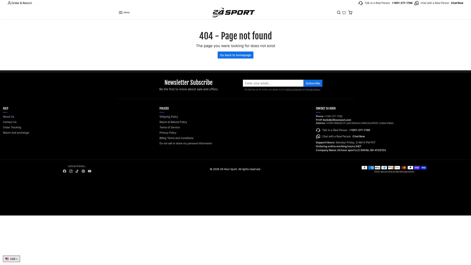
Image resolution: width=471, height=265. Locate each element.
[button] (124, 12)
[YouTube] (89, 170)
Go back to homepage (235, 55)
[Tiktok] (77, 170)
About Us (8, 116)
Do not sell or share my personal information (186, 143)
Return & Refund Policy (173, 121)
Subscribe (313, 83)
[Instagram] (71, 170)
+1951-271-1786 (402, 2)
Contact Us (9, 121)
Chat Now (457, 2)
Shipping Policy (169, 116)
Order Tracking (12, 127)
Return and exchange (16, 132)
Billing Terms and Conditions (176, 137)
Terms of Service (293, 89)
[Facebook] (64, 170)
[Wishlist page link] (344, 12)
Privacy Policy (313, 89)
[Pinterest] (83, 170)
